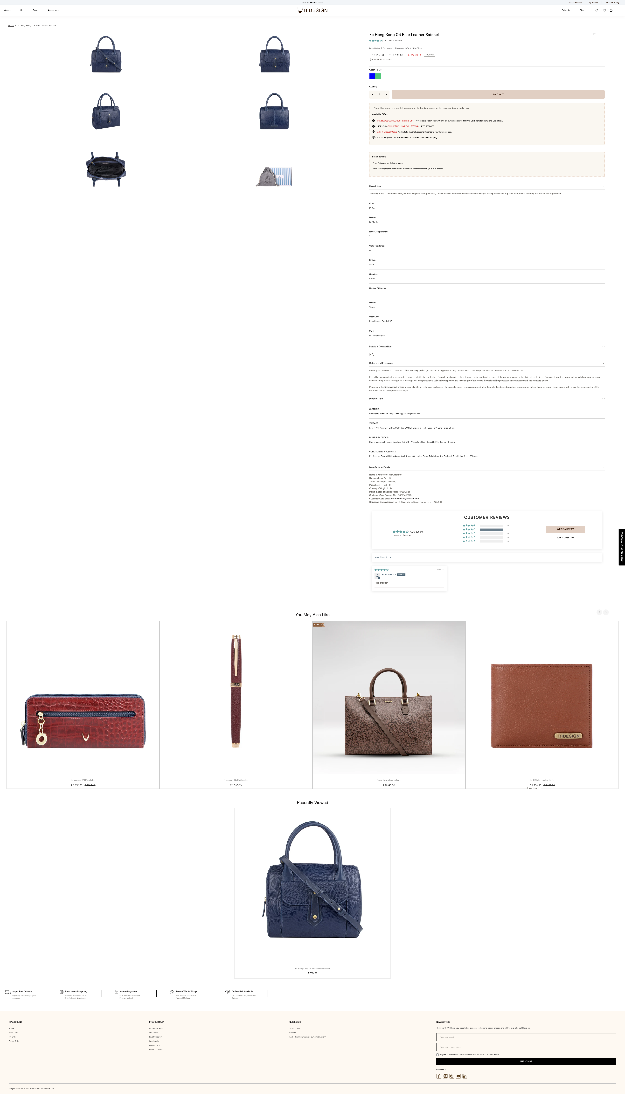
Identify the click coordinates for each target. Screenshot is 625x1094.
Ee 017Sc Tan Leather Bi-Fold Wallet (545, 780)
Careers (292, 1033)
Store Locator (294, 1028)
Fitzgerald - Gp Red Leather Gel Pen (240, 780)
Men (22, 10)
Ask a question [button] (565, 538)
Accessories (53, 10)
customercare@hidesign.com (405, 499)
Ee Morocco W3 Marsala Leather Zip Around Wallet (93, 780)
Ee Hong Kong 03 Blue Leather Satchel (36, 25)
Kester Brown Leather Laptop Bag (391, 780)
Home (11, 25)
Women (7, 10)
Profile (11, 1028)
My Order (12, 1037)
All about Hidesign (156, 1028)
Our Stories (153, 1033)
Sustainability (154, 1041)
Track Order (13, 1033)
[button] (375, 41)
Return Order (14, 1041)
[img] (382, 570)
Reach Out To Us (155, 1050)
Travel (36, 10)
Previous (600, 612)
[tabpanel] (83, 705)
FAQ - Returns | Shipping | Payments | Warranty (307, 1037)
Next (606, 612)
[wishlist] (604, 10)
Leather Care (154, 1045)
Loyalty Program (155, 1037)
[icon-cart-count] (611, 10)
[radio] (372, 76)
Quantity (373, 87)
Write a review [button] (566, 529)
